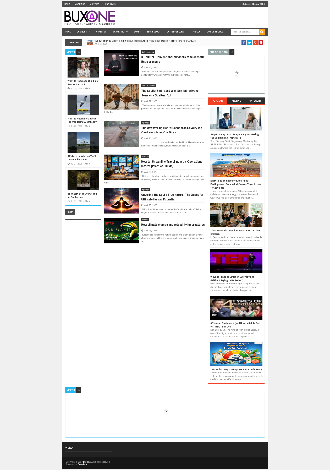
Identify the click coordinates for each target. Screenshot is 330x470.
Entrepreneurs (175, 31)
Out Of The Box (215, 31)
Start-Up (101, 31)
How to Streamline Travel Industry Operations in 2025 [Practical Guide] (171, 163)
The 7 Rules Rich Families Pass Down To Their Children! (235, 232)
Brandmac (83, 464)
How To (145, 156)
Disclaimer (110, 4)
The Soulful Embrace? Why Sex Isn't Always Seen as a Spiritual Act (170, 92)
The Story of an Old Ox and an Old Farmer (82, 195)
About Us (80, 4)
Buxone (87, 462)
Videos (197, 31)
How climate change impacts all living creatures (173, 224)
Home (67, 4)
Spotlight (145, 123)
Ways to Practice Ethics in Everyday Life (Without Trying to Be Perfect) (232, 278)
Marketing (118, 31)
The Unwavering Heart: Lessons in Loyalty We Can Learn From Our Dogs (171, 130)
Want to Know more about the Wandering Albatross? (82, 120)
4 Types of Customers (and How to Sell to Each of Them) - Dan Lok (235, 324)
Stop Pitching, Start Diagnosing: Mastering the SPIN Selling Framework (234, 136)
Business (82, 31)
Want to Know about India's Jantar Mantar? (83, 82)
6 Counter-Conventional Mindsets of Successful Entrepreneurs (172, 59)
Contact (95, 4)
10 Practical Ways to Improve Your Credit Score (236, 369)
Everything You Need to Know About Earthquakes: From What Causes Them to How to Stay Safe (145, 41)
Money (137, 31)
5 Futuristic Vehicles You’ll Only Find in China (82, 157)
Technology (154, 31)
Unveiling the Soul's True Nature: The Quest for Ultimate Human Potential (172, 196)
